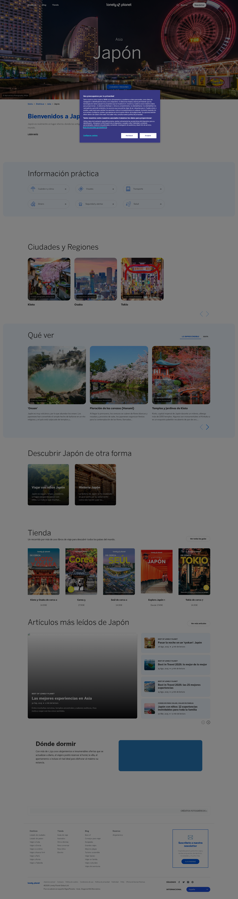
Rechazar (129, 136)
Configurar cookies (90, 135)
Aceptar (148, 136)
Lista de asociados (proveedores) (95, 127)
